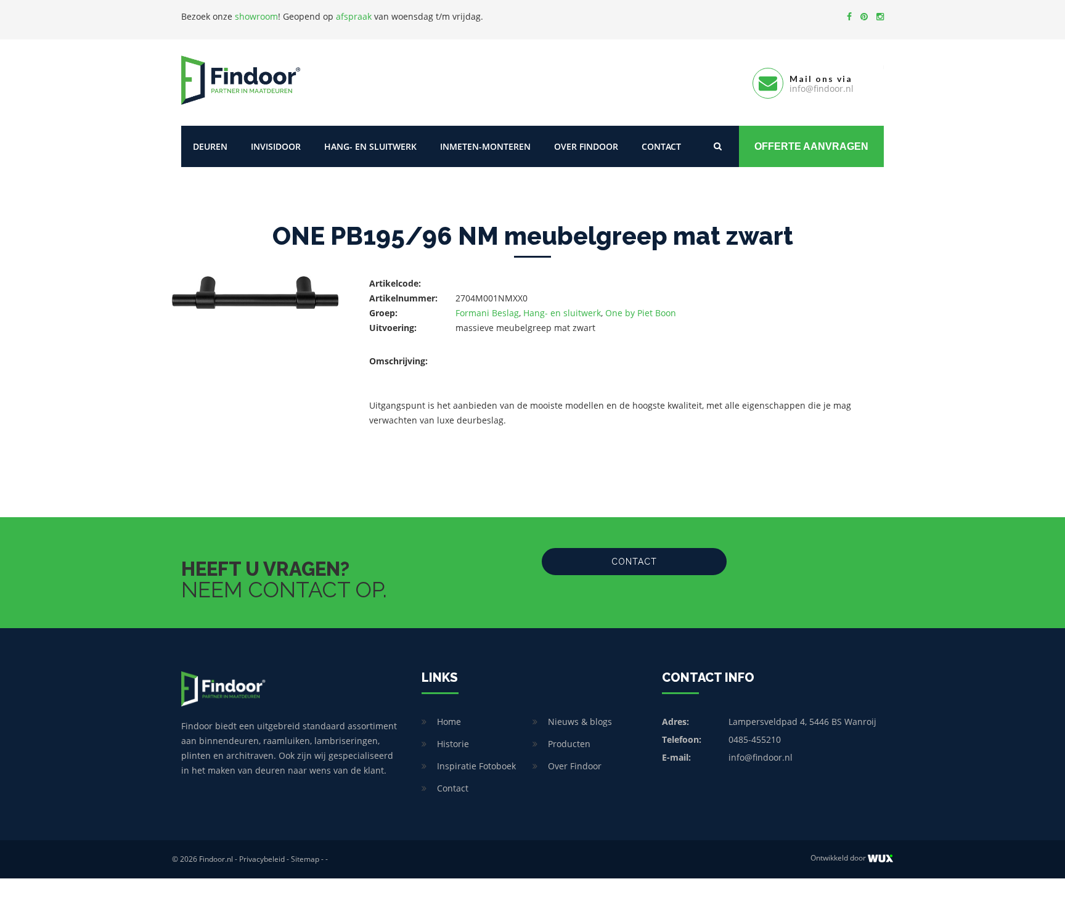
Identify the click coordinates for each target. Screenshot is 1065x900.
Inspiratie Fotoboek (476, 766)
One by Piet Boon (640, 313)
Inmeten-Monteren (485, 146)
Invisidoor (276, 146)
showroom (256, 16)
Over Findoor (586, 146)
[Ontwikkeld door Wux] (880, 858)
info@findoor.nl (760, 757)
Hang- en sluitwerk (370, 146)
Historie (453, 744)
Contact (661, 146)
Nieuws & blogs (580, 721)
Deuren (210, 146)
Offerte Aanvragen (811, 146)
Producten (569, 744)
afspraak (354, 16)
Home (449, 721)
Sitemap (305, 859)
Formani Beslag (487, 313)
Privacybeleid (262, 859)
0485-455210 (754, 739)
